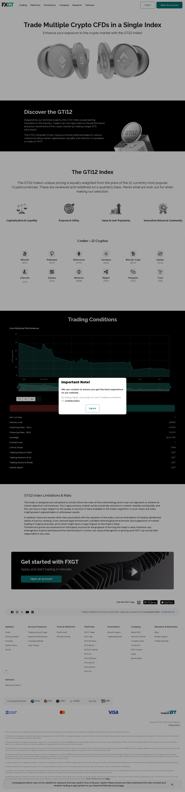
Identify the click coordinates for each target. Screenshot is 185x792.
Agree (92, 408)
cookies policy (72, 400)
